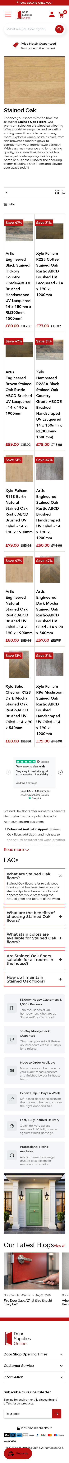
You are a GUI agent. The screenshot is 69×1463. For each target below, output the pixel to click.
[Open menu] (8, 14)
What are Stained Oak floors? (28, 876)
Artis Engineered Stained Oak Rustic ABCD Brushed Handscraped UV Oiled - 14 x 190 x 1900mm (48, 514)
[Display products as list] (63, 192)
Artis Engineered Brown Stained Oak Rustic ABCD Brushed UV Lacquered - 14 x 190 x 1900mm (19, 393)
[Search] (59, 29)
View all (59, 1245)
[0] (61, 14)
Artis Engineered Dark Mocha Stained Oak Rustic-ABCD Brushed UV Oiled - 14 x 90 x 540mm (49, 612)
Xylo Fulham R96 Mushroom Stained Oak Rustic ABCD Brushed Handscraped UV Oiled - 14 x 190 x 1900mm (49, 710)
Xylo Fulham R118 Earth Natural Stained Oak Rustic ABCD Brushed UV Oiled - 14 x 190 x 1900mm (19, 511)
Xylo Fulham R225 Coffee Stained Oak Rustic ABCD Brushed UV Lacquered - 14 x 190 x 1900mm (49, 274)
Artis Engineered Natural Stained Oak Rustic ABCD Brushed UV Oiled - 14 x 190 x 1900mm (19, 612)
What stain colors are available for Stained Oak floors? (31, 938)
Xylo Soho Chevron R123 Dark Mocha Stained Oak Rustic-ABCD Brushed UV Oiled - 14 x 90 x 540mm (19, 707)
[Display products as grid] (57, 192)
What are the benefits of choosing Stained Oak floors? (31, 916)
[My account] (52, 14)
